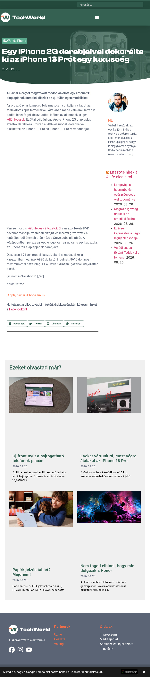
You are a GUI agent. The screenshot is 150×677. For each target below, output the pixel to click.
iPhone (21, 41)
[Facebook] (12, 650)
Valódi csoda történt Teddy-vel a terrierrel (126, 252)
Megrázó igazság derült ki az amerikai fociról (126, 214)
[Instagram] (20, 650)
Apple (11, 295)
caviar (21, 295)
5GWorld (9, 41)
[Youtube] (29, 650)
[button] (97, 17)
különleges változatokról (44, 228)
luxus (41, 295)
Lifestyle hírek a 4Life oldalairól (122, 174)
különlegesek (16, 119)
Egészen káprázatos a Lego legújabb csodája (127, 233)
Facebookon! (18, 309)
